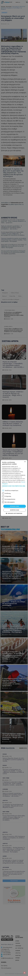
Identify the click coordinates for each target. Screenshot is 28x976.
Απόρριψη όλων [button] (14, 510)
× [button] (24, 461)
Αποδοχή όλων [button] (14, 506)
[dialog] (14, 488)
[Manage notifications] (24, 973)
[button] (14, 486)
